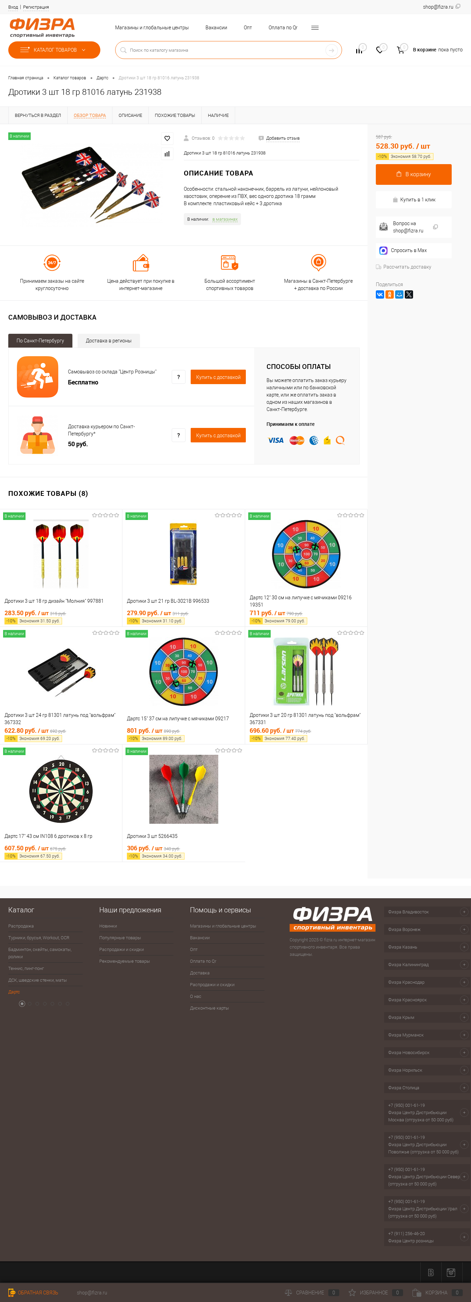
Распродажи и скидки (121, 949)
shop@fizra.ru (92, 1292)
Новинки (108, 926)
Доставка (200, 972)
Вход (13, 7)
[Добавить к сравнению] (167, 154)
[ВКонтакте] (380, 294)
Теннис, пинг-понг (26, 968)
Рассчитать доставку (407, 267)
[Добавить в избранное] (167, 138)
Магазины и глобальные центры (152, 27)
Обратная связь (37, 1292)
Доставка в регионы (109, 340)
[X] (409, 294)
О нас (195, 996)
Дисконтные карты (209, 1008)
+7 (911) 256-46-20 (406, 1233)
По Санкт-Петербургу (40, 340)
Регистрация (36, 7)
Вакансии (216, 27)
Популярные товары (120, 937)
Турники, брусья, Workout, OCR (38, 937)
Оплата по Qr (283, 27)
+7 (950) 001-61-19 (406, 1105)
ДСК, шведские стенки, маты (37, 980)
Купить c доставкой (218, 377)
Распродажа (21, 926)
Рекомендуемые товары (124, 961)
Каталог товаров (56, 50)
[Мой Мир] (399, 294)
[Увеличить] (91, 185)
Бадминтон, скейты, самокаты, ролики (39, 953)
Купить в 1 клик (417, 199)
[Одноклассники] (389, 294)
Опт (248, 27)
